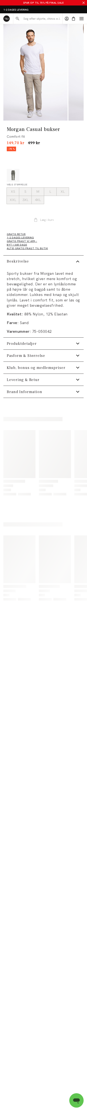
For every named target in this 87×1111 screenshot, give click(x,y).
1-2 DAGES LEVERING (16, 9)
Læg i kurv (47, 220)
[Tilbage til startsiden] (6, 18)
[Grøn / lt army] (13, 175)
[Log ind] (66, 18)
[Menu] (81, 18)
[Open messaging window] (76, 1100)
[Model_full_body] (35, 72)
